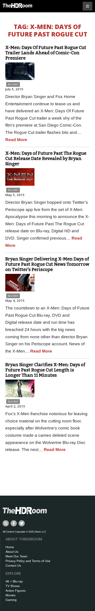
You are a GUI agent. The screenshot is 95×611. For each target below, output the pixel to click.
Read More (16, 139)
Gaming (11, 600)
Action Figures (16, 590)
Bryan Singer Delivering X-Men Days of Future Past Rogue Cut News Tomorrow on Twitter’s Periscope (47, 264)
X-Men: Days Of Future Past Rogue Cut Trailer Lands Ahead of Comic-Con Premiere (45, 53)
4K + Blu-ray (14, 581)
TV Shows (13, 586)
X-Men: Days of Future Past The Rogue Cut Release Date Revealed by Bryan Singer (45, 158)
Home (10, 547)
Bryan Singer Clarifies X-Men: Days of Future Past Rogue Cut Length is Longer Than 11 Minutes (45, 370)
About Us (12, 551)
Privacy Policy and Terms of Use (28, 561)
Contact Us (13, 565)
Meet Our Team (16, 556)
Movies (10, 595)
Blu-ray (13, 84)
